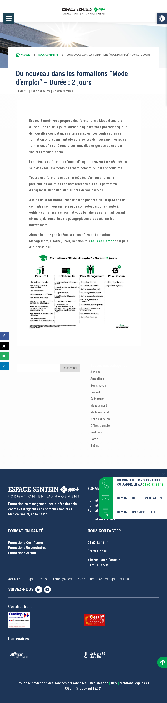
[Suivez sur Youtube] (48, 589)
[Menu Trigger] (8, 18)
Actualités (97, 379)
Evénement (97, 399)
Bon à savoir (98, 385)
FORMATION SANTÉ (25, 530)
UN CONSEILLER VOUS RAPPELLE (140, 480)
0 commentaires (63, 91)
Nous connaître (48, 54)
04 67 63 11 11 (98, 543)
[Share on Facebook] (4, 336)
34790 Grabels (98, 565)
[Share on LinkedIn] (4, 366)
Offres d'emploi (100, 425)
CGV (114, 683)
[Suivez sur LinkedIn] (39, 589)
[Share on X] (4, 346)
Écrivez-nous (97, 551)
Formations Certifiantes (26, 543)
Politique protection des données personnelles (52, 683)
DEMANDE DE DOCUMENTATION (139, 498)
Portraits (96, 432)
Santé (94, 439)
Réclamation (99, 683)
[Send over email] (4, 356)
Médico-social (99, 412)
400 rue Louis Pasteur (104, 560)
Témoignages (62, 579)
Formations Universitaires (27, 548)
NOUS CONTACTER (104, 530)
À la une (95, 372)
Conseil (95, 392)
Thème (94, 445)
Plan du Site (85, 579)
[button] (162, 18)
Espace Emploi (37, 579)
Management (98, 405)
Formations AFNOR (22, 553)
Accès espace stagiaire (115, 579)
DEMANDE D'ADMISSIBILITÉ (136, 512)
